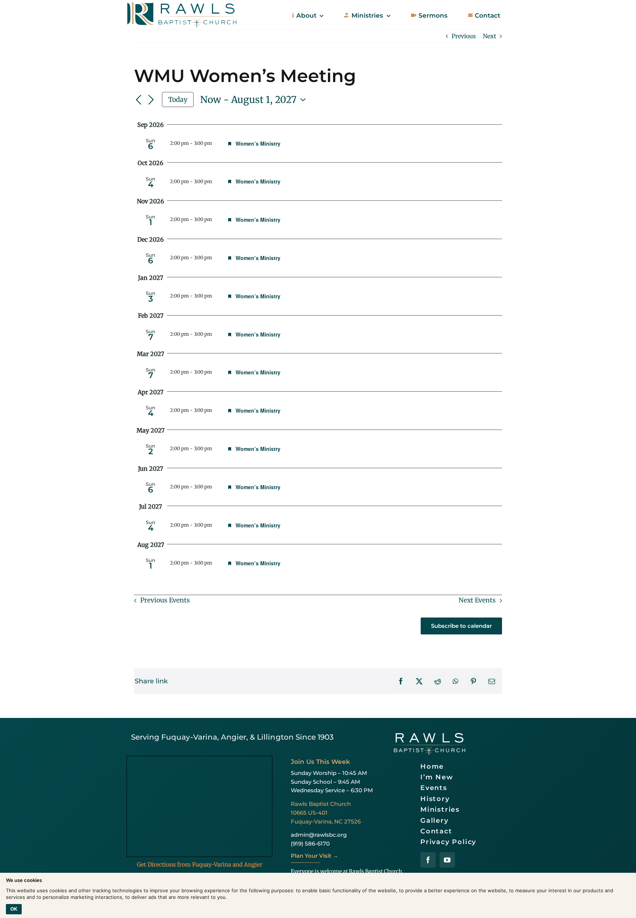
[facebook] (428, 860)
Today (177, 99)
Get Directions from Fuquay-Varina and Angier (199, 864)
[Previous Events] (138, 100)
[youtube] (447, 860)
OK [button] (13, 909)
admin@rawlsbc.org (319, 834)
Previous (464, 36)
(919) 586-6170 (310, 843)
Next (489, 36)
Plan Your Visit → (314, 855)
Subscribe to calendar (461, 626)
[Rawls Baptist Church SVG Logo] (182, 4)
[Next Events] (150, 100)
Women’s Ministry (258, 143)
